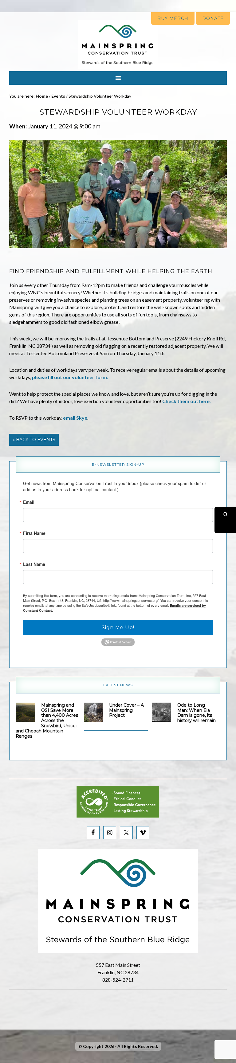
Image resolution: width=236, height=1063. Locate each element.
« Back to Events (34, 439)
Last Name (34, 564)
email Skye (75, 418)
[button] (225, 520)
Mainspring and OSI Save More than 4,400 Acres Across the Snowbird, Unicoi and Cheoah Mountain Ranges (47, 720)
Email (28, 502)
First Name (34, 533)
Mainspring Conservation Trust (118, 44)
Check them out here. (186, 401)
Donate (213, 18)
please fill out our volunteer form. (70, 377)
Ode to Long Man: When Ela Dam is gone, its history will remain (196, 712)
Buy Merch (172, 18)
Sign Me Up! (118, 627)
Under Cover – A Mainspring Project (126, 710)
